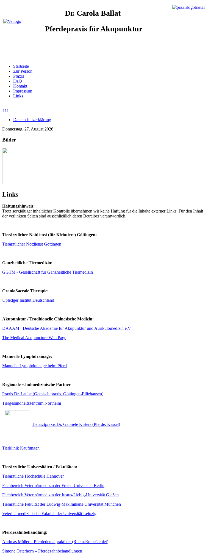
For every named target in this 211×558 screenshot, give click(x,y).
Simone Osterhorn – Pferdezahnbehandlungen (42, 551)
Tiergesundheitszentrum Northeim (31, 403)
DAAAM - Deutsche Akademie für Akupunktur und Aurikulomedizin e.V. (67, 328)
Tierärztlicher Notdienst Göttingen (31, 244)
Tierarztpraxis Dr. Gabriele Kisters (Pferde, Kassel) (76, 424)
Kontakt (20, 86)
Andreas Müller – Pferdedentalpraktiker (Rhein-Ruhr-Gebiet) (55, 541)
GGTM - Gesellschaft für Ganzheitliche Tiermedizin (47, 272)
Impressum (22, 91)
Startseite (21, 66)
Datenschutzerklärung (32, 119)
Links (18, 96)
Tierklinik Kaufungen (21, 448)
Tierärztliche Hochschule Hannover (33, 476)
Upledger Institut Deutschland (28, 300)
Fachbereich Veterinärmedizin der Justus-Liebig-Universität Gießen (60, 494)
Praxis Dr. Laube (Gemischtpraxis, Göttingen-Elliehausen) (52, 393)
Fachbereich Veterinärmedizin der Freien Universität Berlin (53, 485)
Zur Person (22, 71)
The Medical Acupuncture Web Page (34, 337)
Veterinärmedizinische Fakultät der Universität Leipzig (49, 513)
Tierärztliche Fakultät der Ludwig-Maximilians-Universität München (61, 504)
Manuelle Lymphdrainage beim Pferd (34, 365)
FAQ (17, 81)
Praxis (18, 76)
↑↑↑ (5, 110)
